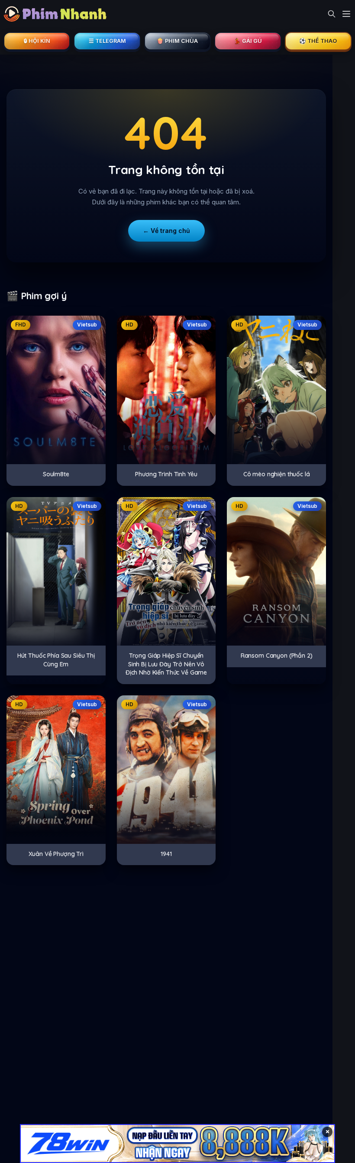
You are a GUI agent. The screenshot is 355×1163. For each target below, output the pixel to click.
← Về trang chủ (166, 230)
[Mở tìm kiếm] (331, 14)
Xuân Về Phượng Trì (56, 854)
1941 (166, 854)
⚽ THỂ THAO (318, 41)
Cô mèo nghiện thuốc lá (276, 474)
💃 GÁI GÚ (248, 41)
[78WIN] (177, 1143)
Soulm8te (56, 474)
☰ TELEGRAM (107, 41)
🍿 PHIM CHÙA (177, 41)
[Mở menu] (346, 14)
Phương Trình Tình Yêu (166, 474)
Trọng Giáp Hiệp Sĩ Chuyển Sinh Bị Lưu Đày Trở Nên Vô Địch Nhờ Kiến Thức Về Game (166, 664)
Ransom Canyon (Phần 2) (277, 655)
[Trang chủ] (57, 14)
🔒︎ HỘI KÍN (37, 41)
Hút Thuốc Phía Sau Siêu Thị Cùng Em (56, 660)
